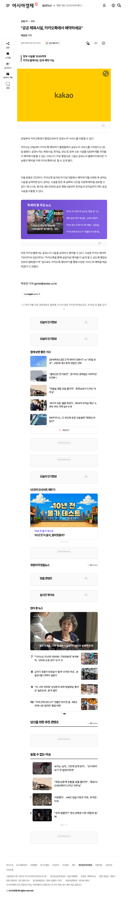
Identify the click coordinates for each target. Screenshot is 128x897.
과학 (33, 21)
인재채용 (33, 864)
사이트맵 (9, 869)
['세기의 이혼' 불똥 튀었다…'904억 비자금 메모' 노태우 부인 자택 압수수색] (38, 410)
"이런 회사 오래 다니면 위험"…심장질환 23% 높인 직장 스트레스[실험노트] (83, 225)
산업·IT (24, 21)
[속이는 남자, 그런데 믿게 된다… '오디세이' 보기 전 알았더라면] (39, 774)
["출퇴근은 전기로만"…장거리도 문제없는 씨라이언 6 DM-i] (38, 381)
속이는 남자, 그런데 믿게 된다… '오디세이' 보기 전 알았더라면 (73, 768)
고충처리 (108, 864)
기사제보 (65, 864)
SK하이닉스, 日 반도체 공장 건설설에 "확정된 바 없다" (72, 419)
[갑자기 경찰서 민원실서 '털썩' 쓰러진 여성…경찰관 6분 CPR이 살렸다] (89, 679)
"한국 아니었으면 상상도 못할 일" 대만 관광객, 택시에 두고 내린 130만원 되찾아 (83, 211)
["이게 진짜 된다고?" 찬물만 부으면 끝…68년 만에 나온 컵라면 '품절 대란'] (89, 709)
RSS (73, 864)
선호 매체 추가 (54, 43)
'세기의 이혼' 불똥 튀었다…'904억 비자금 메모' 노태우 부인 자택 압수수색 (73, 405)
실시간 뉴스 (47, 5)
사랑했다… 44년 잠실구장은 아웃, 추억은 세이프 (74, 799)
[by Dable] (93, 723)
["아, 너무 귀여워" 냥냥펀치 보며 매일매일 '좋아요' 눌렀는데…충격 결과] (89, 694)
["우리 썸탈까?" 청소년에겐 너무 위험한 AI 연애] (39, 821)
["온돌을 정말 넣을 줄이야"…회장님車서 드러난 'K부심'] (38, 395)
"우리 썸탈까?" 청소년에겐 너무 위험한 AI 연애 (74, 814)
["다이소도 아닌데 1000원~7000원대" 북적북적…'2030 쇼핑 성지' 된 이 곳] (89, 664)
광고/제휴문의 (21, 864)
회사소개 (9, 864)
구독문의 (55, 864)
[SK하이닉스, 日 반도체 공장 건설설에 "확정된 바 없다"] (38, 424)
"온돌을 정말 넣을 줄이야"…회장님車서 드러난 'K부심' (72, 390)
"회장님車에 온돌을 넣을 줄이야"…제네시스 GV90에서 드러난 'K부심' (74, 783)
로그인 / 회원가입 (104, 5)
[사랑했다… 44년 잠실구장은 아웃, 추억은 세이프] (39, 805)
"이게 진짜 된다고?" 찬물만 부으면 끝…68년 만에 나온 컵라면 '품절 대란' (83, 231)
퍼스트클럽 (44, 864)
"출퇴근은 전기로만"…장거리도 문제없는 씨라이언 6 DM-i (73, 376)
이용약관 (98, 864)
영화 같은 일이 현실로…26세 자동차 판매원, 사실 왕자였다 (83, 218)
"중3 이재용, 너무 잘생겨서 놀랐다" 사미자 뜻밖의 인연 (66, 645)
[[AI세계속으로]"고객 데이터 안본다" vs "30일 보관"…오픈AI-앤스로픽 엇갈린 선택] (38, 366)
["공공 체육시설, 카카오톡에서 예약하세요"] (64, 95)
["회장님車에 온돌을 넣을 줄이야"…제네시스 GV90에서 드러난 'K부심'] (39, 789)
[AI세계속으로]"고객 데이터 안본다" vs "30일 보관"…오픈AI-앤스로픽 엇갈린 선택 (72, 361)
